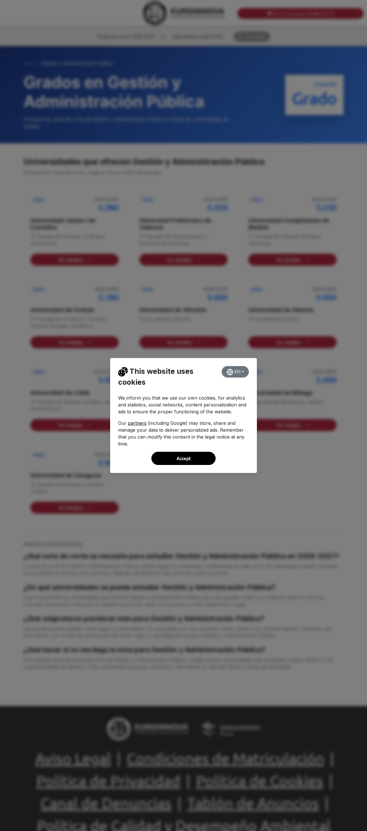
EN (237, 371)
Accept (184, 458)
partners (137, 423)
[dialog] (183, 415)
